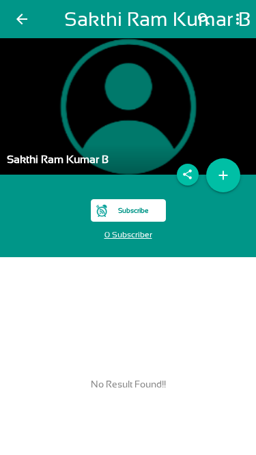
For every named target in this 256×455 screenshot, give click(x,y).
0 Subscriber (128, 234)
